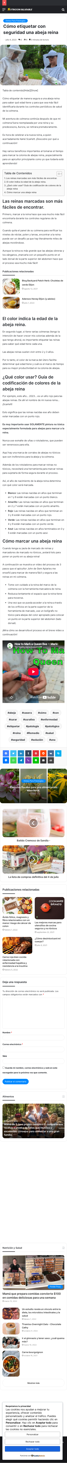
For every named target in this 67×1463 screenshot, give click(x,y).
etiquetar (14, 726)
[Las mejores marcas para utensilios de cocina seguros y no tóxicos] (50, 908)
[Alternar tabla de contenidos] (57, 173)
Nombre (7, 1032)
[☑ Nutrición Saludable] (20, 9)
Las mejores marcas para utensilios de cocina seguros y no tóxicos (48, 925)
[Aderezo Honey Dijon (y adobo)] (11, 303)
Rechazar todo (33, 1441)
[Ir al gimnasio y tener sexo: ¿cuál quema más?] (11, 1342)
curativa (30, 719)
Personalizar (32, 1434)
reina (17, 733)
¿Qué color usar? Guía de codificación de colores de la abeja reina (34, 187)
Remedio (33, 733)
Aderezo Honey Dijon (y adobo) (38, 298)
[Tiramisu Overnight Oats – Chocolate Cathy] (11, 1328)
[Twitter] (13, 753)
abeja (12, 712)
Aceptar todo (32, 1449)
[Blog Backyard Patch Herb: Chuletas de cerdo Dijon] (11, 286)
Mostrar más (33, 1383)
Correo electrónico (12, 1044)
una (53, 739)
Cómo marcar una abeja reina (21, 192)
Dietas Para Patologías (15, 20)
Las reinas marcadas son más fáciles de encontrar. (31, 178)
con (56, 712)
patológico (53, 726)
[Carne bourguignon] (11, 1364)
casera (28, 712)
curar (13, 719)
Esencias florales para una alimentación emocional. (33, 789)
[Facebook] (6, 753)
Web (4, 1056)
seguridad (19, 739)
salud (50, 733)
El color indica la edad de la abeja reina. (26, 182)
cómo (43, 712)
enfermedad (49, 719)
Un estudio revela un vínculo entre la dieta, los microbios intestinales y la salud (41, 1312)
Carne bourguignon (32, 1352)
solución (38, 739)
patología (33, 726)
